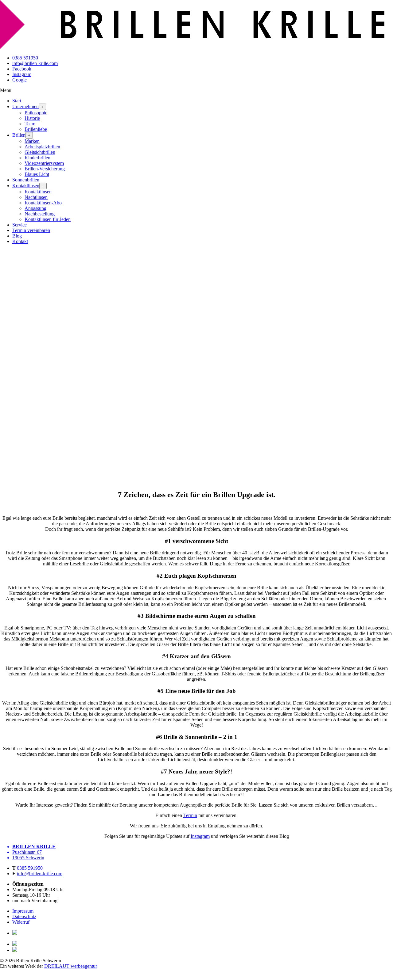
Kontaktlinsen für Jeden (48, 219)
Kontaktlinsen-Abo (43, 202)
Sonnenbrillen (25, 179)
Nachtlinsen (36, 197)
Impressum (22, 911)
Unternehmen (25, 106)
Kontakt (20, 241)
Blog (17, 235)
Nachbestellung (40, 213)
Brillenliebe (36, 129)
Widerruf (20, 922)
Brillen (18, 135)
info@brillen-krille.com (35, 63)
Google (19, 79)
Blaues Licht (37, 174)
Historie (32, 118)
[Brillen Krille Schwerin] (196, 47)
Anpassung (35, 208)
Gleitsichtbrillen (40, 152)
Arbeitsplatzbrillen (42, 146)
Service (19, 224)
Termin (190, 815)
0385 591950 (25, 57)
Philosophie (36, 112)
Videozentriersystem (44, 163)
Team (30, 123)
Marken (32, 141)
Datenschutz (24, 916)
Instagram (21, 74)
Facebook (21, 68)
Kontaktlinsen (25, 185)
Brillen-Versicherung (45, 168)
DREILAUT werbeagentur (70, 966)
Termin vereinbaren (31, 230)
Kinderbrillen (37, 157)
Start (16, 100)
